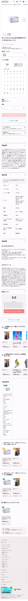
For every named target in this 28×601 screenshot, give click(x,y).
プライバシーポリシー (5, 596)
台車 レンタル (4, 561)
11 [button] (10, 81)
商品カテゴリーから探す (17, 4)
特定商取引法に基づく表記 (5, 597)
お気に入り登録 (14, 120)
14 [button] (20, 81)
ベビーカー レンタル (5, 557)
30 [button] (17, 73)
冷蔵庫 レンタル (5, 565)
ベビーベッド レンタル (6, 544)
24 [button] (7, 88)
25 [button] (10, 88)
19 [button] (14, 85)
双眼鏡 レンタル (5, 566)
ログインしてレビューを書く (14, 311)
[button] (23, 1)
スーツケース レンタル (6, 546)
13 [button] (17, 81)
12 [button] (14, 81)
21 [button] (20, 85)
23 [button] (4, 88)
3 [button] (7, 77)
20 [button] (17, 85)
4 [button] (20, 92)
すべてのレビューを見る (14, 320)
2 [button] (4, 77)
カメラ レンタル (5, 555)
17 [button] (7, 85)
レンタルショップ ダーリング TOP (6, 4)
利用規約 (18, 596)
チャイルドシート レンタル (6, 550)
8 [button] (23, 77)
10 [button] (7, 81)
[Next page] (24, 69)
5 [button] (23, 92)
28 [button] (10, 73)
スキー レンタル (5, 559)
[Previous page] (21, 69)
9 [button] (4, 81)
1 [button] (23, 73)
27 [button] (7, 73)
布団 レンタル (4, 554)
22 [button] (23, 85)
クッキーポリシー (13, 596)
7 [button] (20, 77)
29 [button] (14, 73)
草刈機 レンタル (5, 563)
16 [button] (4, 85)
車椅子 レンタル (5, 548)
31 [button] (20, 73)
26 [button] (4, 73)
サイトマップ (13, 597)
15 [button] (23, 81)
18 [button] (10, 85)
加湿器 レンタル (5, 552)
